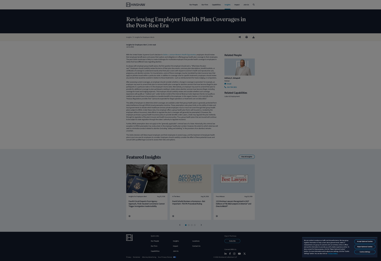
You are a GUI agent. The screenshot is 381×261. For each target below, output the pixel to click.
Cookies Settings (365, 252)
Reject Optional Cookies (364, 247)
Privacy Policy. (333, 253)
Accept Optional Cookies (365, 241)
